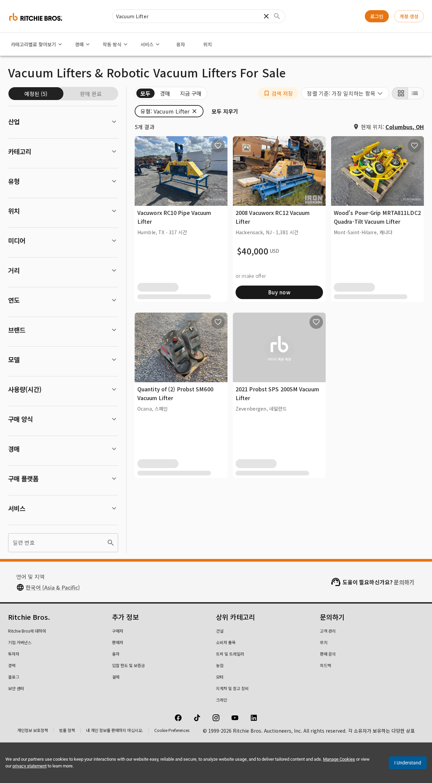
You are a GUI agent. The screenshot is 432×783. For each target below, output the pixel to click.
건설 (219, 631)
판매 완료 (91, 94)
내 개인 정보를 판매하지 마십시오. (114, 730)
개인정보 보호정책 (32, 730)
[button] (278, 93)
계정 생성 (409, 16)
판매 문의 (328, 654)
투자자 (13, 654)
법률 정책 (67, 730)
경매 (79, 44)
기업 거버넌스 (19, 642)
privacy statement (29, 765)
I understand (407, 762)
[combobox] (345, 93)
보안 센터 (16, 688)
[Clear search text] (266, 16)
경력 (12, 665)
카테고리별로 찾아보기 (33, 44)
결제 (115, 677)
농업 (219, 665)
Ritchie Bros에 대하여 (27, 631)
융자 (180, 44)
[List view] (416, 93)
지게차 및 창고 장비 (232, 688)
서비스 (147, 44)
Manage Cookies (339, 759)
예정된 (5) (35, 94)
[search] (110, 542)
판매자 (117, 642)
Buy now (279, 292)
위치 (207, 44)
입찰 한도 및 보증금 (128, 665)
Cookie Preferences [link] (171, 730)
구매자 (117, 631)
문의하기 (404, 582)
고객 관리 (328, 631)
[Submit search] (277, 16)
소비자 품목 (226, 642)
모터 (219, 677)
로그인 (376, 16)
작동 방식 (112, 44)
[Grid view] (400, 93)
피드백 (325, 665)
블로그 (13, 677)
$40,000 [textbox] (252, 251)
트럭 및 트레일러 (230, 654)
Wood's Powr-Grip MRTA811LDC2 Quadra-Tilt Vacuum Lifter (377, 217)
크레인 (221, 700)
